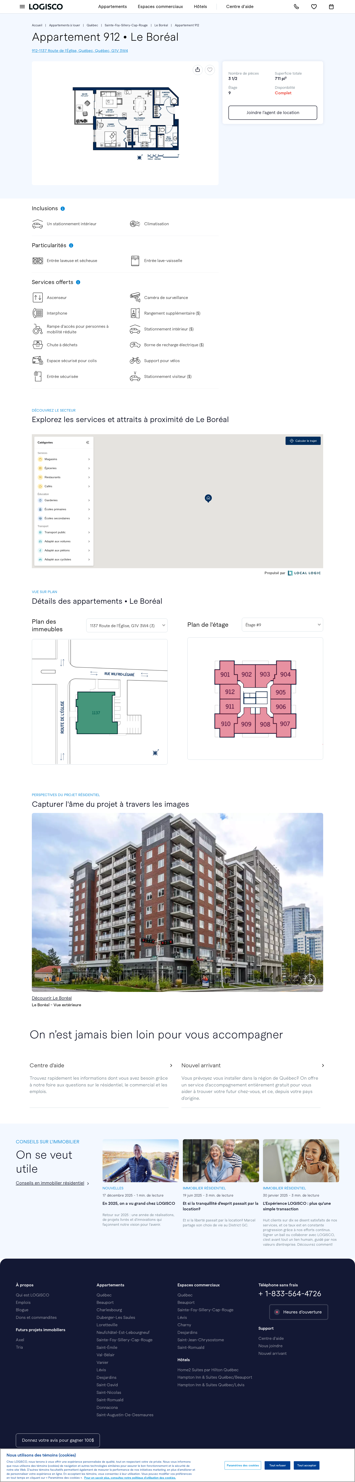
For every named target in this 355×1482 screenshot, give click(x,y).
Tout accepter (306, 1465)
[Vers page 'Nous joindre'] (296, 7)
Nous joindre (270, 1345)
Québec (92, 25)
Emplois (23, 1302)
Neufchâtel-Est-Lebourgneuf (123, 1332)
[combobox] (127, 625)
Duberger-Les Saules (116, 1317)
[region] (177, 1465)
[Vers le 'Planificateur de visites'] (331, 6)
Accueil (37, 25)
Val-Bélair (106, 1355)
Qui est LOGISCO (32, 1295)
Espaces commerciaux (160, 6)
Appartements (112, 6)
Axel (20, 1340)
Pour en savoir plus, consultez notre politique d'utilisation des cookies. (130, 1477)
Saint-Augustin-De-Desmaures (125, 1415)
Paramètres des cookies (243, 1465)
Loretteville (107, 1325)
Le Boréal (161, 25)
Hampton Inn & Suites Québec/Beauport (215, 1377)
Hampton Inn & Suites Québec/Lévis (211, 1385)
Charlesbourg (109, 1310)
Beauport (105, 1302)
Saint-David (107, 1385)
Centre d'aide (240, 6)
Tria (19, 1347)
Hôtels (200, 6)
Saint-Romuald (110, 1400)
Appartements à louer (64, 25)
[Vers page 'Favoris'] (314, 7)
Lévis (101, 1370)
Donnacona (107, 1407)
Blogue (22, 1310)
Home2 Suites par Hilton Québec (208, 1370)
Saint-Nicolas (109, 1392)
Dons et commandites (36, 1317)
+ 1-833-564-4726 (289, 1293)
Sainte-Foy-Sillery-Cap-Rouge (126, 25)
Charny (184, 1325)
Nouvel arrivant (272, 1353)
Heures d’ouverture (302, 1312)
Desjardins (106, 1377)
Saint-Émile (107, 1347)
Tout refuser (277, 1465)
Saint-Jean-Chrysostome (201, 1340)
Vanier (102, 1362)
